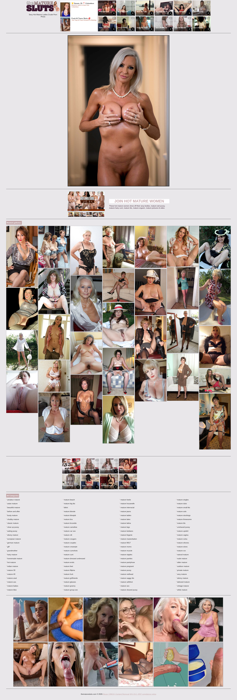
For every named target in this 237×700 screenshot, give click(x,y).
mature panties (125, 558)
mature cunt (68, 555)
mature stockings (183, 515)
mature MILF (125, 543)
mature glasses (69, 582)
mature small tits (183, 507)
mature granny (69, 586)
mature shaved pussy (128, 590)
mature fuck (68, 574)
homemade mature (14, 558)
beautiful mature (13, 507)
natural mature (182, 555)
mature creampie (70, 547)
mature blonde (69, 511)
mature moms (125, 547)
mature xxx (181, 551)
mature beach (69, 500)
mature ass (11, 582)
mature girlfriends (70, 578)
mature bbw (11, 590)
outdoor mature (182, 566)
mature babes (12, 586)
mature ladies (125, 515)
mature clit (67, 535)
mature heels (125, 500)
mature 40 (10, 574)
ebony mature (12, 535)
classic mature (12, 523)
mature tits (180, 523)
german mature (12, 543)
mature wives (182, 547)
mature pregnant (126, 566)
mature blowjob (69, 515)
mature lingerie (125, 535)
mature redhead (126, 574)
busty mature (12, 515)
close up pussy (12, 527)
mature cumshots (70, 551)
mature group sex (70, 590)
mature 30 (10, 570)
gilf (8, 547)
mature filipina (69, 570)
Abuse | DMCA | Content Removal (116, 694)
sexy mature (181, 574)
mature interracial (126, 507)
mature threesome (184, 519)
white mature (181, 590)
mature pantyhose (127, 562)
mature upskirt (182, 531)
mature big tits (69, 504)
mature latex (124, 519)
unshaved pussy (183, 527)
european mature (13, 539)
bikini (65, 507)
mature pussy (125, 570)
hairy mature (11, 555)
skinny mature (182, 578)
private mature (182, 570)
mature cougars (69, 539)
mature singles (182, 500)
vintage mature (182, 586)
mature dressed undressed (74, 558)
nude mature (181, 558)
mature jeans (125, 511)
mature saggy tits (126, 578)
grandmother (11, 551)
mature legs (124, 527)
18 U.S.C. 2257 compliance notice (143, 694)
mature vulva (181, 539)
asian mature (12, 504)
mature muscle (125, 551)
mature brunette (70, 523)
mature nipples (125, 555)
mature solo (181, 511)
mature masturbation (128, 539)
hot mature (11, 562)
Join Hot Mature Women (139, 201)
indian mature (12, 566)
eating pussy (11, 531)
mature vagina (182, 535)
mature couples (69, 543)
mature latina (125, 523)
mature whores (182, 543)
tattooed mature (183, 582)
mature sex (124, 586)
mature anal (11, 578)
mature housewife (127, 504)
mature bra (68, 519)
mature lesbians (126, 531)
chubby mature (12, 519)
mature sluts (181, 504)
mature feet (68, 566)
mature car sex (69, 531)
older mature (181, 562)
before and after (13, 511)
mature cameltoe (70, 527)
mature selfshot (126, 582)
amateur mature (13, 500)
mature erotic (68, 562)
